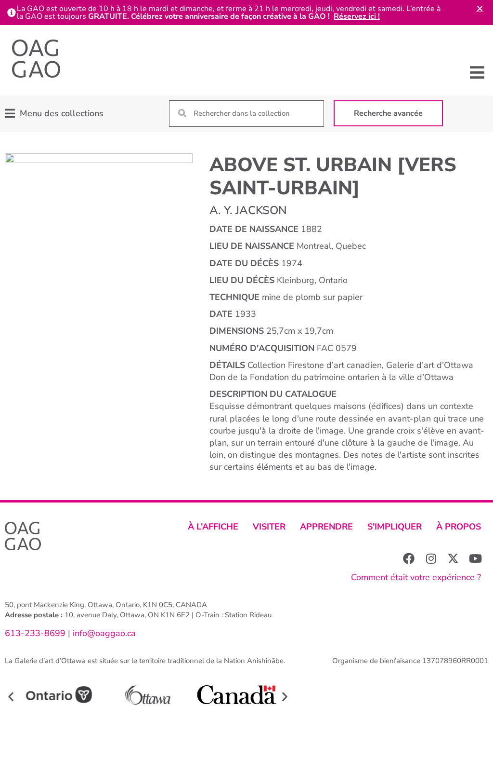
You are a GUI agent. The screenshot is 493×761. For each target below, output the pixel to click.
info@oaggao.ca (103, 633)
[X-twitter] (453, 558)
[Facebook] (409, 558)
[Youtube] (475, 558)
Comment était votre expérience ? (416, 577)
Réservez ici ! (357, 16)
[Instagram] (431, 558)
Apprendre (326, 526)
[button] (477, 72)
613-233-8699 (35, 633)
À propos (458, 526)
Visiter (269, 526)
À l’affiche (213, 526)
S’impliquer (394, 526)
